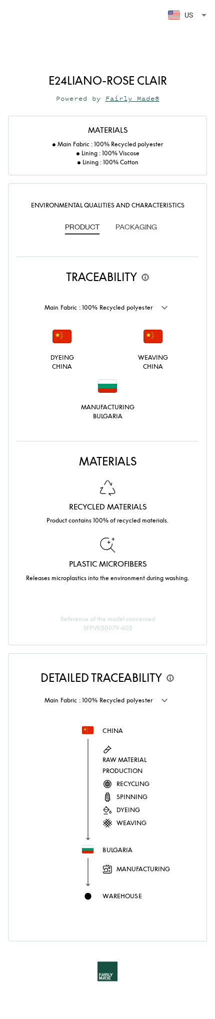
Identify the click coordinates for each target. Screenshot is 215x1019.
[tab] (82, 227)
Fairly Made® (133, 98)
